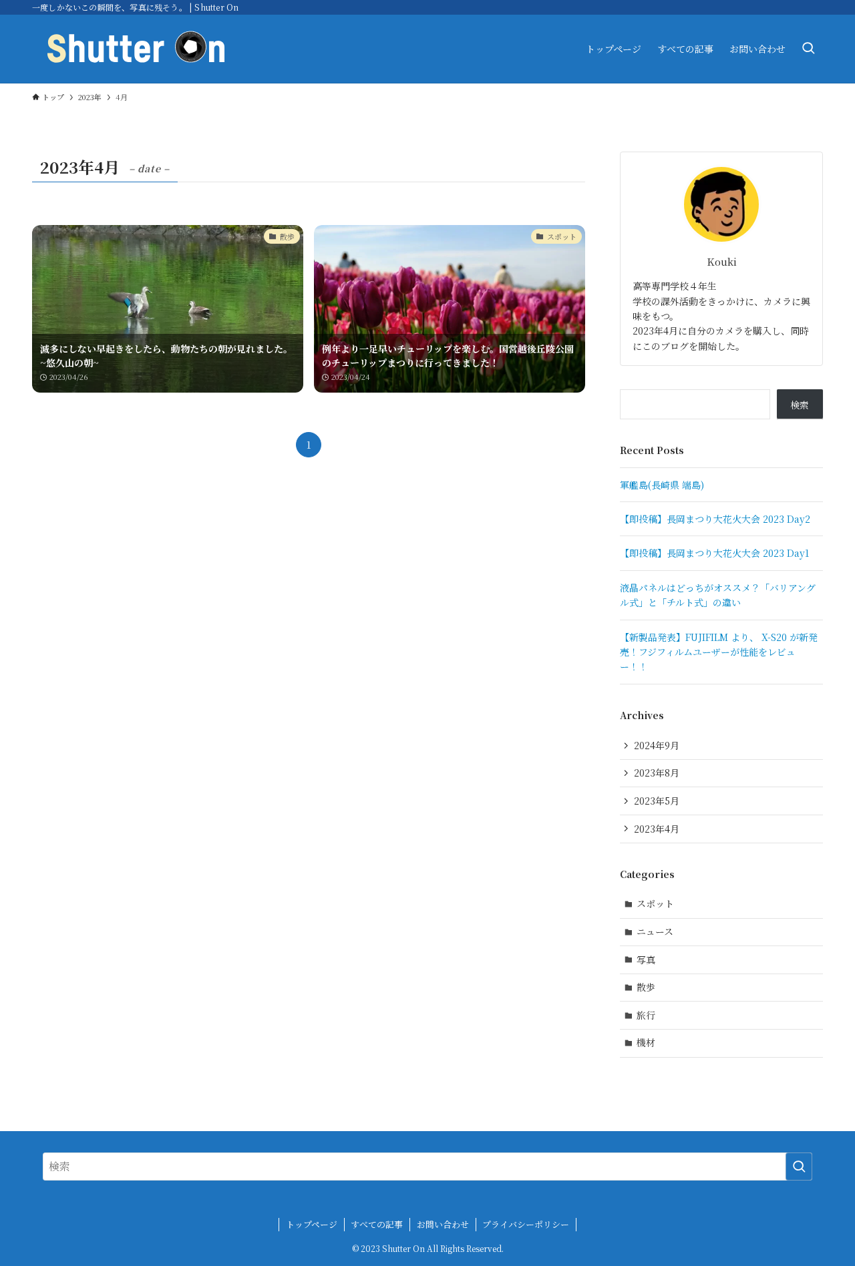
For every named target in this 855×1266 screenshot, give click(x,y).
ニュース (655, 931)
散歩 (646, 987)
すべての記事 (377, 1224)
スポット (655, 903)
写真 (646, 959)
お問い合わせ (443, 1224)
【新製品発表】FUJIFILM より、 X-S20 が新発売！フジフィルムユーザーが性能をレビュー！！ (719, 652)
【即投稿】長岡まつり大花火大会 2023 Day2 (715, 518)
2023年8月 (656, 772)
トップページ (311, 1224)
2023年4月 (656, 828)
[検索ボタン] (808, 49)
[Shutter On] (136, 48)
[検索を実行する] (799, 1166)
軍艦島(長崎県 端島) (662, 484)
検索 (799, 404)
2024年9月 (656, 745)
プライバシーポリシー (525, 1224)
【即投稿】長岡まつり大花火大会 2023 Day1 (714, 553)
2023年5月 (656, 800)
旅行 (646, 1015)
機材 (646, 1042)
